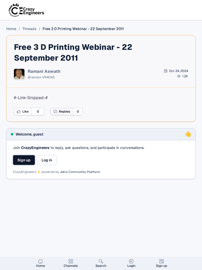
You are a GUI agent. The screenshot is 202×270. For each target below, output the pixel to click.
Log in (47, 160)
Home (11, 28)
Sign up (24, 160)
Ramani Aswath (44, 71)
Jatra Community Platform (80, 172)
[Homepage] (26, 10)
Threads (29, 28)
